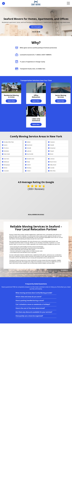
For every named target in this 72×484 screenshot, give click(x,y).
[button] (36, 293)
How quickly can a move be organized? (29, 316)
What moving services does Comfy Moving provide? (34, 293)
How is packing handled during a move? (30, 300)
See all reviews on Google (36, 214)
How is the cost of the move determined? (30, 308)
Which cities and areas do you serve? (28, 297)
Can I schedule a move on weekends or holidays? (33, 304)
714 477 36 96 (36, 32)
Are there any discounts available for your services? (34, 312)
